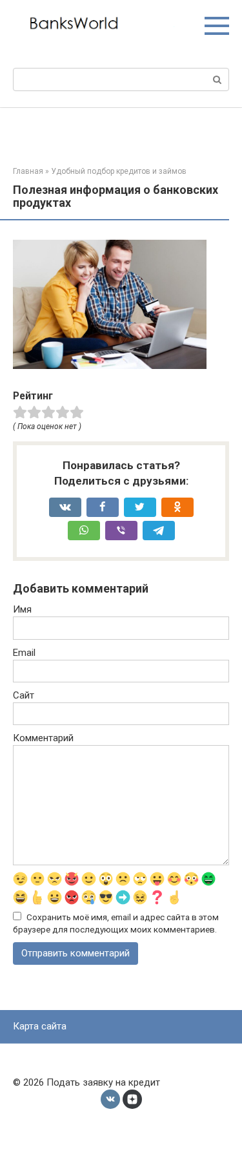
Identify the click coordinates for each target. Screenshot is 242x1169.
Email (24, 652)
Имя (22, 609)
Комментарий (43, 738)
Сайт (23, 695)
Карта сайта (39, 1026)
